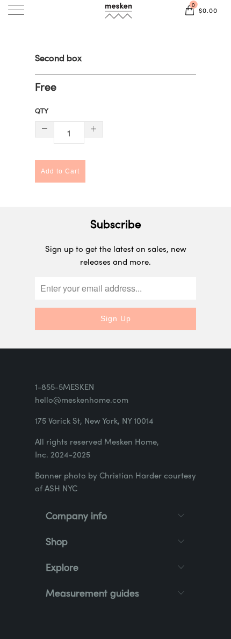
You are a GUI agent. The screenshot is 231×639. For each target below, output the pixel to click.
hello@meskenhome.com (81, 400)
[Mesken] (118, 12)
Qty (41, 111)
